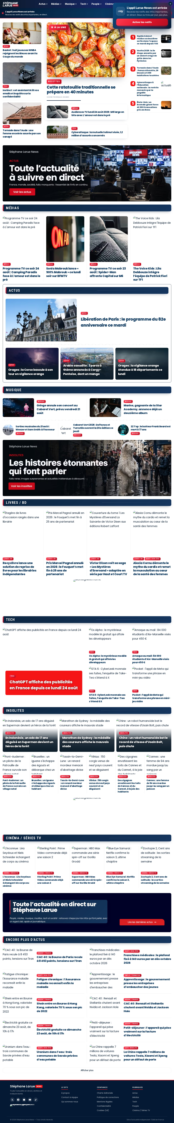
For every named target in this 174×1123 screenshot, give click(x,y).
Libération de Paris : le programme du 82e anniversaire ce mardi (123, 322)
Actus (6, 126)
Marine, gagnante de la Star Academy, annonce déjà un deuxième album (143, 409)
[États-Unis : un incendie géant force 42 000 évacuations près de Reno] (166, 105)
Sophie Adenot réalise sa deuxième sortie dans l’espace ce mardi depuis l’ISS (147, 40)
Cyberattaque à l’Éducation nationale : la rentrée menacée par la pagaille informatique (148, 88)
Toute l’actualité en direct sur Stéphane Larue (54, 907)
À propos (65, 1093)
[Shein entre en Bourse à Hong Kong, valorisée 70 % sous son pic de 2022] (18, 1005)
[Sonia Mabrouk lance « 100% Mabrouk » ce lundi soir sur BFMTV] (65, 239)
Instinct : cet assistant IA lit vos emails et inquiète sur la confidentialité (21, 93)
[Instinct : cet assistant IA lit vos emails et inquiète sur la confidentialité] (22, 73)
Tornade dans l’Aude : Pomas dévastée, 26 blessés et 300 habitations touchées (148, 71)
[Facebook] (18, 1099)
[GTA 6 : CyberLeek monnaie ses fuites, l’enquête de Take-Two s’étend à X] (108, 678)
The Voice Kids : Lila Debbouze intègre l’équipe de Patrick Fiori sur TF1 (150, 274)
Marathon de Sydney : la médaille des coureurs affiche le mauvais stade (86, 742)
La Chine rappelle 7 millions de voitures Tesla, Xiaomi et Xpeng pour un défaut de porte (145, 1055)
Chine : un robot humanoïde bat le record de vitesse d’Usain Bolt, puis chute (143, 742)
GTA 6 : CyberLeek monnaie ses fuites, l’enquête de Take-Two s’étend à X (107, 698)
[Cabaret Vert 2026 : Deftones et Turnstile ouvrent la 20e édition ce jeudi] (65, 429)
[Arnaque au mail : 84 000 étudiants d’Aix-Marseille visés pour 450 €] (151, 639)
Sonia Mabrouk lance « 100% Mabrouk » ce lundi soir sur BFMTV (63, 272)
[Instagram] (24, 1099)
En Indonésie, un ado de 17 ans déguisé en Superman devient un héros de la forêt (29, 742)
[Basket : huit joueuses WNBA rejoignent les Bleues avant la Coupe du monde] (22, 33)
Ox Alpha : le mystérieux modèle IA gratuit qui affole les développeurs (108, 659)
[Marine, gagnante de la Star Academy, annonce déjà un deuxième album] (105, 407)
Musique (41, 401)
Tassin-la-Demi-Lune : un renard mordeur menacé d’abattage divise (72, 784)
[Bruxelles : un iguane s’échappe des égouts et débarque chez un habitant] (44, 764)
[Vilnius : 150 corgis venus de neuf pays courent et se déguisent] (101, 764)
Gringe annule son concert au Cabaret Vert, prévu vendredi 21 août (58, 409)
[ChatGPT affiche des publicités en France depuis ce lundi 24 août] (44, 663)
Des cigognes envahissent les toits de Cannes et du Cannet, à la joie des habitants (129, 786)
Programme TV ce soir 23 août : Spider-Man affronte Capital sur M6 (108, 272)
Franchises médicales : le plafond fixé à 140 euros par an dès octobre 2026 (147, 959)
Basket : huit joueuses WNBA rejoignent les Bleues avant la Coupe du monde (20, 53)
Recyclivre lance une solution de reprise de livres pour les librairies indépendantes (19, 568)
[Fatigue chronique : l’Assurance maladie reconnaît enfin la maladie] (18, 981)
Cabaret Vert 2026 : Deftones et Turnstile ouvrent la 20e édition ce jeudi (93, 428)
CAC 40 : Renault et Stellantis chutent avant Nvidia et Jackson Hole (146, 1007)
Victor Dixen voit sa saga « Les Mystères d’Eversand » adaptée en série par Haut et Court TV (108, 568)
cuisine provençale (54, 97)
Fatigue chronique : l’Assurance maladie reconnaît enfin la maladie (59, 983)
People (135, 1106)
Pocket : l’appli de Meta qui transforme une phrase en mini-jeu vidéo (151, 698)
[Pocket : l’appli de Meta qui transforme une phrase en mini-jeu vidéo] (151, 678)
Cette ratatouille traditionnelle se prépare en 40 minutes (81, 89)
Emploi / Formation (132, 975)
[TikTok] (35, 1099)
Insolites (10, 733)
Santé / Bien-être (152, 559)
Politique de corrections (108, 1097)
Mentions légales (104, 1101)
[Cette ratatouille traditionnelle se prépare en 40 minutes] (86, 49)
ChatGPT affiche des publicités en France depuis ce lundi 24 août (44, 685)
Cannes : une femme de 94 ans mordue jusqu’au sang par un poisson (158, 784)
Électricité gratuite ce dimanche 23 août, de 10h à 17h (59, 1031)
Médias (75, 108)
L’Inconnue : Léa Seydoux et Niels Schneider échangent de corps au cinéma (17, 881)
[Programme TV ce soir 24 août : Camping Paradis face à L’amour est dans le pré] (22, 239)
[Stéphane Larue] (10, 4)
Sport (6, 46)
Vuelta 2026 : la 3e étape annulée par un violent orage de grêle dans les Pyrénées (147, 55)
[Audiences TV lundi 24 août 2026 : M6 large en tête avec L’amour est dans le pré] (57, 112)
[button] (87, 1070)
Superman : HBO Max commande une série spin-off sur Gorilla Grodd (87, 879)
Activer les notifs (142, 22)
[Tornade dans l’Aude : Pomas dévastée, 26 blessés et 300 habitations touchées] (166, 71)
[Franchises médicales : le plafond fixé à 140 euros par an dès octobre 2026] (105, 957)
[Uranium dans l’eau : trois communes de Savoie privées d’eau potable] (18, 1054)
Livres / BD (8, 559)
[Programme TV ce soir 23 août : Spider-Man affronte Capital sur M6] (109, 239)
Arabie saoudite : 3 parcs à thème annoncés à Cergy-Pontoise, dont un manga (82, 370)
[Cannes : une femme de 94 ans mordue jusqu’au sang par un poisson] (159, 764)
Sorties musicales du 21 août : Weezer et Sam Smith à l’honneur (35, 428)
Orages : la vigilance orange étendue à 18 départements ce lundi (140, 370)
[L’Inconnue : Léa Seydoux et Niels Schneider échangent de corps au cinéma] (18, 858)
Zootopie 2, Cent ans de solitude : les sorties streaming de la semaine (155, 879)
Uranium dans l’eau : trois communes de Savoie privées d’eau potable (57, 1055)
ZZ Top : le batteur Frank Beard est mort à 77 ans (151, 428)
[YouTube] (30, 1099)
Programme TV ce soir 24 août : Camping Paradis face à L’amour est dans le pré (21, 274)
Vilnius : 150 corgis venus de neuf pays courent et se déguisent (99, 784)
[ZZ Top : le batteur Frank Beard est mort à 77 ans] (123, 429)
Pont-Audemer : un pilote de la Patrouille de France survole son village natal (14, 784)
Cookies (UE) (103, 1110)
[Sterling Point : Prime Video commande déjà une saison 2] (52, 858)
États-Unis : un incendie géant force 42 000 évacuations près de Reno (148, 106)
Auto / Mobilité (131, 1048)
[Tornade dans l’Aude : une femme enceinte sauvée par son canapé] (22, 113)
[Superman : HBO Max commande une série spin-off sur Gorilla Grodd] (87, 858)
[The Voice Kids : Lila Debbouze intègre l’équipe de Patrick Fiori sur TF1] (152, 239)
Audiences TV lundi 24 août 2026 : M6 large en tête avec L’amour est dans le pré (97, 113)
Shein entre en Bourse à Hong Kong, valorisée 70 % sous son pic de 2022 (59, 1007)
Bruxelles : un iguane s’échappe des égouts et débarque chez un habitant (43, 784)
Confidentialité (104, 1106)
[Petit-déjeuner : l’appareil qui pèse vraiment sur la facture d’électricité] (105, 1030)
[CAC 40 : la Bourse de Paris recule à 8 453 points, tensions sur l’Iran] (18, 957)
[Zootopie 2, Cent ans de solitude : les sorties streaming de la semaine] (156, 858)
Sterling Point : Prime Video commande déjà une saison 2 (50, 879)
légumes (66, 97)
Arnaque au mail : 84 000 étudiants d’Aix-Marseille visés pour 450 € (150, 659)
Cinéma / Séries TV (11, 873)
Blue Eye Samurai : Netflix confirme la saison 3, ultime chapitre (120, 879)
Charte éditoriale (105, 1093)
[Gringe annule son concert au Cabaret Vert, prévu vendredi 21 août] (18, 407)
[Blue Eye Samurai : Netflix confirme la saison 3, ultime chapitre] (121, 858)
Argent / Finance (44, 953)
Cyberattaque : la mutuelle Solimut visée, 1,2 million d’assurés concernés (97, 134)
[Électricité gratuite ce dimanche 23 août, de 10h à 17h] (18, 1030)
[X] (12, 1099)
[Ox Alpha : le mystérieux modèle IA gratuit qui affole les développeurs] (108, 639)
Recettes (54, 81)
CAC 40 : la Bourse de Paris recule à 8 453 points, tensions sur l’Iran (59, 959)
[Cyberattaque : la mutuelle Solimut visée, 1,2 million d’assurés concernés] (57, 132)
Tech (74, 128)
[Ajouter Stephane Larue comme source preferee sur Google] (23, 1108)
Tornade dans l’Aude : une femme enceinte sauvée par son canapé (22, 133)
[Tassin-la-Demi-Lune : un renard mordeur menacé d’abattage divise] (72, 764)
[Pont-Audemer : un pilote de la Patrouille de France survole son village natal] (15, 764)
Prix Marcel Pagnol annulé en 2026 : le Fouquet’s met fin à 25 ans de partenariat (65, 568)
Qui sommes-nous (69, 1101)
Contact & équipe (69, 1097)
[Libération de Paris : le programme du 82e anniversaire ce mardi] (41, 320)
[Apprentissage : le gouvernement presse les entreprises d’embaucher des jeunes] (105, 981)
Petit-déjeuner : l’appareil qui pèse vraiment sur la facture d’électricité (147, 1031)
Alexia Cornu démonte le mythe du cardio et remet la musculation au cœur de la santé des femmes (151, 568)
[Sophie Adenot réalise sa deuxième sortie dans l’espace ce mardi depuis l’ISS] (166, 39)
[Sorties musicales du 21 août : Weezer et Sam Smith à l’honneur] (8, 429)
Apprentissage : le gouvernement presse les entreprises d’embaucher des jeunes (147, 983)
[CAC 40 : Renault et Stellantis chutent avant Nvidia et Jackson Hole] (105, 1005)
